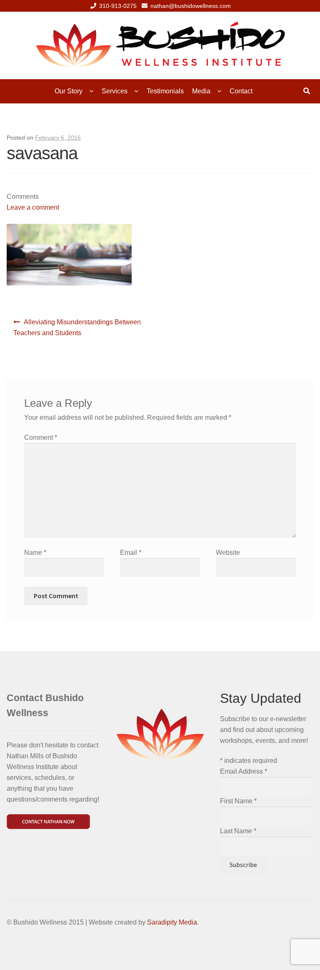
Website (228, 552)
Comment (40, 437)
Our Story (68, 91)
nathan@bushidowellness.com (190, 6)
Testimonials (165, 91)
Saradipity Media (172, 922)
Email (130, 552)
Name (35, 552)
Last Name (238, 831)
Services (115, 91)
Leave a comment (33, 207)
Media (201, 91)
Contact (241, 91)
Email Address (243, 771)
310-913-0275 (118, 6)
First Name (238, 801)
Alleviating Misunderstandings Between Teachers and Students (77, 327)
